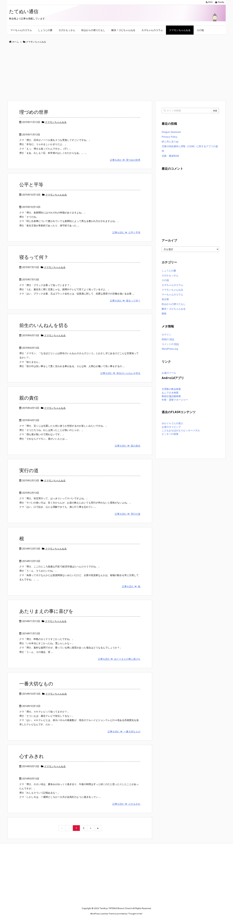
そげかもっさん (170, 275)
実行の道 (29, 470)
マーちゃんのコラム (172, 294)
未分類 (165, 299)
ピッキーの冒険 (170, 434)
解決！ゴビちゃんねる (174, 308)
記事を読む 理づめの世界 (125, 159)
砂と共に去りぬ (170, 141)
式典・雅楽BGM (170, 155)
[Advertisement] (109, 72)
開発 (164, 313)
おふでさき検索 (170, 392)
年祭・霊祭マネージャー (175, 399)
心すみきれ (31, 756)
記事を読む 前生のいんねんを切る (120, 373)
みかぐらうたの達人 (172, 423)
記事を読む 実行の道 (127, 513)
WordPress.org (170, 348)
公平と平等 (31, 185)
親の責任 (29, 398)
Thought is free (135, 913)
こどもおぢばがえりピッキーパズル (181, 430)
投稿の (168, 339)
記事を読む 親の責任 (127, 445)
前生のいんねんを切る (43, 325)
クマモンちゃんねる (56, 122)
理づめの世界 (33, 112)
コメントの (170, 344)
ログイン (166, 334)
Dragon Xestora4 (171, 131)
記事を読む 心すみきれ (126, 803)
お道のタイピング (171, 426)
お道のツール (169, 372)
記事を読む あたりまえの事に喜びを (119, 658)
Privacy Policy (169, 136)
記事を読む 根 (131, 586)
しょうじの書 (169, 270)
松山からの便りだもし (174, 304)
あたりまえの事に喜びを (46, 611)
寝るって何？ (33, 257)
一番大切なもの (36, 684)
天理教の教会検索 (171, 389)
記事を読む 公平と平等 (126, 232)
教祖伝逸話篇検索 (171, 396)
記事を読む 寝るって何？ (125, 300)
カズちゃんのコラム (172, 284)
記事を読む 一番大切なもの (124, 731)
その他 (165, 280)
